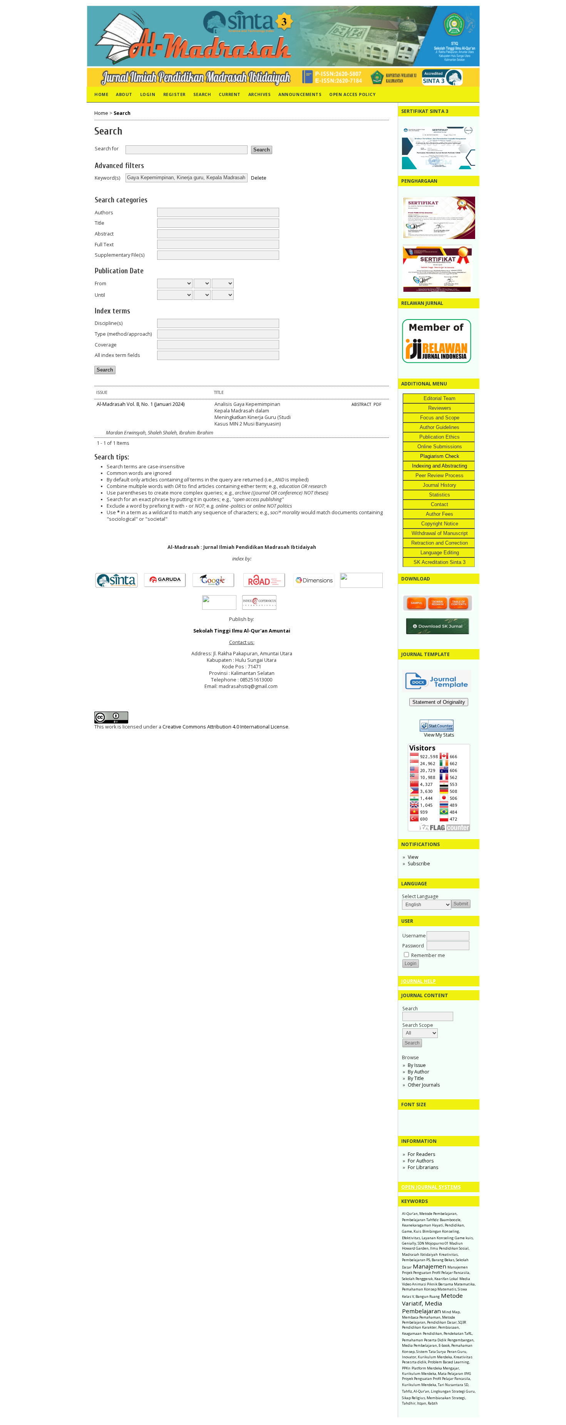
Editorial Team (439, 398)
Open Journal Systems (431, 1187)
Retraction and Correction (439, 543)
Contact (439, 504)
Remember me (428, 955)
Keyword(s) (107, 178)
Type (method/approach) (123, 334)
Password (413, 945)
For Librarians (423, 1167)
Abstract (104, 233)
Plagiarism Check (439, 456)
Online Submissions (439, 446)
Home (101, 94)
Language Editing (439, 552)
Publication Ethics (439, 437)
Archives (259, 94)
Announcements (300, 94)
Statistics (439, 495)
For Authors (421, 1160)
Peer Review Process (439, 475)
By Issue (417, 1065)
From (100, 283)
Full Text (104, 244)
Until (100, 295)
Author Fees (439, 514)
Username (414, 935)
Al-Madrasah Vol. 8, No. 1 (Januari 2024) (140, 404)
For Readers (421, 1154)
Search (202, 94)
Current (230, 94)
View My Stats (439, 735)
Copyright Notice (439, 524)
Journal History (439, 485)
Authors (104, 212)
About (124, 94)
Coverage (106, 345)
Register (174, 94)
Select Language (420, 896)
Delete (258, 177)
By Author (418, 1071)
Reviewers (439, 408)
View (413, 857)
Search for (107, 148)
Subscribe (419, 863)
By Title (416, 1078)
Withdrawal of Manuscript (440, 533)
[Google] (215, 586)
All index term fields (117, 355)
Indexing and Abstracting (439, 466)
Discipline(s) (108, 323)
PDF (377, 404)
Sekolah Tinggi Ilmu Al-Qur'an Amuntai (241, 631)
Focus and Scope (439, 418)
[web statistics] (439, 730)
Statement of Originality (438, 702)
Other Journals (424, 1085)
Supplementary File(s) (119, 255)
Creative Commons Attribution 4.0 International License (225, 726)
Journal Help (418, 981)
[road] (266, 586)
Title (99, 223)
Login (148, 94)
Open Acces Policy (352, 94)
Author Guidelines (439, 427)
